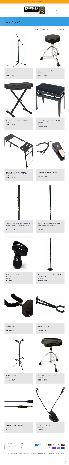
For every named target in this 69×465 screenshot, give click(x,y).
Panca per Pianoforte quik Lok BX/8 (16, 120)
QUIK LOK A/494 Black (13, 71)
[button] (4, 10)
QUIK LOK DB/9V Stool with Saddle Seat (50, 376)
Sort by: (36, 29)
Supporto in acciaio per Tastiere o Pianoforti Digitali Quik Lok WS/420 (16, 172)
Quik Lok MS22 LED (44, 425)
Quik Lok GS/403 (11, 326)
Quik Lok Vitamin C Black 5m (14, 425)
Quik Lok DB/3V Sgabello (45, 71)
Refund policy (41, 453)
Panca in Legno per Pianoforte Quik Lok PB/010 (49, 121)
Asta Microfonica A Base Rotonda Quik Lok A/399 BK (49, 275)
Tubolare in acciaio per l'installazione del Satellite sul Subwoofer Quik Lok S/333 (18, 224)
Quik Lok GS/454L (43, 326)
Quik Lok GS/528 (11, 376)
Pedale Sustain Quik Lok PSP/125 (47, 172)
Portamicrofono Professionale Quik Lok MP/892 (18, 275)
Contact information (59, 455)
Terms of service (60, 453)
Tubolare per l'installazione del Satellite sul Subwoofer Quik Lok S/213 (49, 224)
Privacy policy (50, 453)
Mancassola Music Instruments (18, 453)
